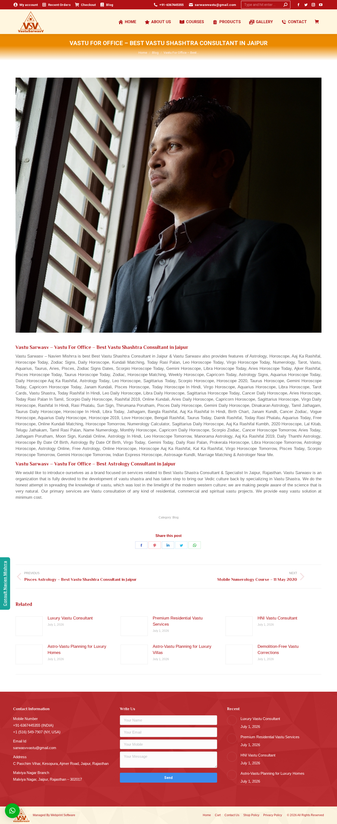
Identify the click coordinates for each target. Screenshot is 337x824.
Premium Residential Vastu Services (178, 621)
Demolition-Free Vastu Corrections (278, 649)
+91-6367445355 (171, 5)
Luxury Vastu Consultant (70, 618)
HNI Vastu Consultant (277, 618)
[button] (12, 810)
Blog (175, 517)
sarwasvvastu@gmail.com (215, 5)
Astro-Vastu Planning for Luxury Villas (182, 649)
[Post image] (29, 626)
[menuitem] (25, 4)
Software (69, 815)
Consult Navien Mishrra (5, 583)
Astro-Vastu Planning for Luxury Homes (77, 649)
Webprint (57, 815)
